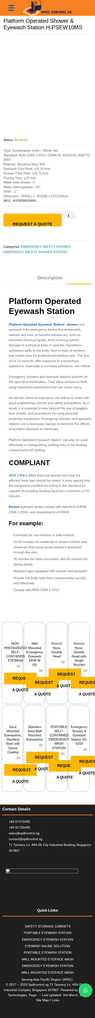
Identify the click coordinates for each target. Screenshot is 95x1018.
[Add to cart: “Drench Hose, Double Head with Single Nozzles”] (74, 636)
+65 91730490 (19, 827)
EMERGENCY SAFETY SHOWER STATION (35, 252)
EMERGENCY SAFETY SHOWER (45, 246)
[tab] (50, 279)
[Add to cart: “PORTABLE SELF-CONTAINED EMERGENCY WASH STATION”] (52, 719)
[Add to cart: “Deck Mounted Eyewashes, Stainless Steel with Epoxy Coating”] (7, 719)
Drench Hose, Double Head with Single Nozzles (79, 654)
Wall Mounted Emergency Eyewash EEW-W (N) (34, 654)
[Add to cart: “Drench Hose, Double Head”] (52, 636)
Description (50, 277)
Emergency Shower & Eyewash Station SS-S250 (79, 735)
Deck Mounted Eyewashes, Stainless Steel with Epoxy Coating (13, 739)
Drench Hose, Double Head (56, 650)
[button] (85, 990)
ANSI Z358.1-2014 (22, 475)
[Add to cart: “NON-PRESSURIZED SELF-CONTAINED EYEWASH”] (7, 636)
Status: (8, 140)
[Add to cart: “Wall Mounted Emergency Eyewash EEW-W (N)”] (29, 636)
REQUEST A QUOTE (32, 224)
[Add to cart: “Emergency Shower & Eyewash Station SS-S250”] (74, 719)
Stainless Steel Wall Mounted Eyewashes (34, 733)
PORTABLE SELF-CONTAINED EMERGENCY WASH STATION (59, 737)
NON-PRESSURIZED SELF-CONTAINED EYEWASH (15, 652)
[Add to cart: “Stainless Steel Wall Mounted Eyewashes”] (29, 719)
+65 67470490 (19, 821)
